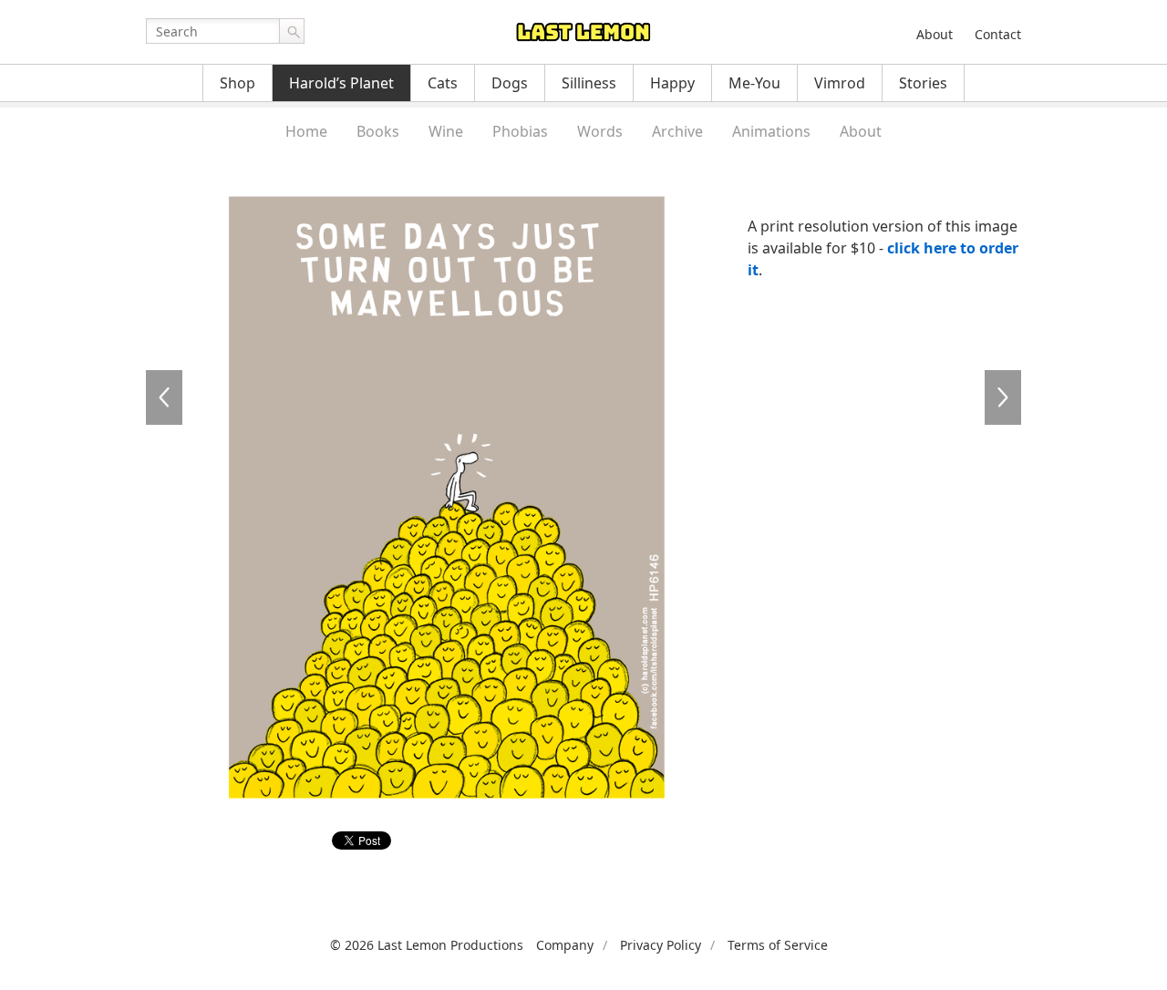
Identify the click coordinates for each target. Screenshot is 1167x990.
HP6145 (164, 397)
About (934, 34)
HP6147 (1003, 397)
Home (306, 131)
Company (565, 945)
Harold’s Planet (341, 83)
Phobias (520, 131)
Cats (443, 83)
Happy (672, 83)
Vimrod (839, 83)
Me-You (754, 83)
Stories (923, 83)
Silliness (589, 83)
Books (377, 131)
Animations (771, 131)
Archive (677, 131)
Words (600, 131)
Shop (237, 83)
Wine (446, 131)
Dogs (509, 83)
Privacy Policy (660, 945)
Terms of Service (778, 945)
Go (292, 31)
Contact (998, 34)
